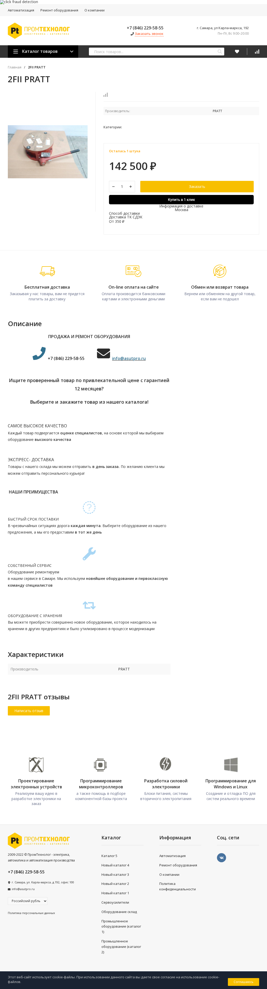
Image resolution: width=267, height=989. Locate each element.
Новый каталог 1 (115, 893)
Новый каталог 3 (115, 874)
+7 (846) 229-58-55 (145, 28)
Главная (14, 67)
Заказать (197, 186)
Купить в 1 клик (181, 200)
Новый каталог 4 (115, 865)
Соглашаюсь (243, 982)
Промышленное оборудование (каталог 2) (121, 946)
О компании (94, 10)
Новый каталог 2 (115, 883)
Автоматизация (21, 10)
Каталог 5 (109, 855)
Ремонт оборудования (59, 10)
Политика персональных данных (31, 913)
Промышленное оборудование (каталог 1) (121, 926)
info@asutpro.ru (23, 889)
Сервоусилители (115, 902)
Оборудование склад (119, 911)
